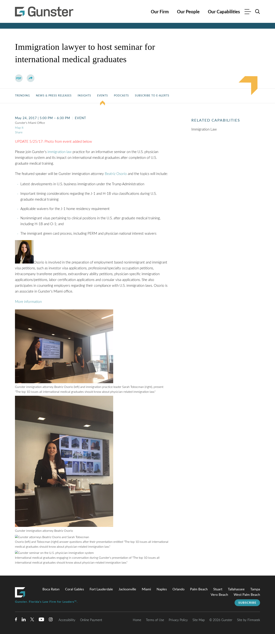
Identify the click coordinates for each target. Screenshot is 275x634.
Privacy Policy (178, 620)
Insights (84, 95)
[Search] (257, 11)
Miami (146, 589)
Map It (19, 127)
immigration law (60, 152)
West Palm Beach (247, 595)
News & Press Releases (54, 95)
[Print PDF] (19, 78)
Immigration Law (204, 129)
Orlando (178, 589)
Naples (162, 589)
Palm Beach (199, 589)
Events (102, 95)
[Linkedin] (24, 620)
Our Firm (160, 12)
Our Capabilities (224, 12)
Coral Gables (74, 589)
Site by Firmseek (248, 620)
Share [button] (18, 132)
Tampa (255, 589)
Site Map (198, 620)
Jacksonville (127, 589)
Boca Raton (50, 589)
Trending (22, 95)
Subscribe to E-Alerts (152, 95)
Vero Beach (219, 595)
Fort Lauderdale (101, 589)
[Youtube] (41, 620)
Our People (188, 12)
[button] (30, 78)
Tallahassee (236, 589)
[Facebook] (16, 620)
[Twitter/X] (32, 620)
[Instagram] (51, 620)
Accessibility (67, 620)
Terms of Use (155, 620)
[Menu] (248, 12)
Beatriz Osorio (116, 174)
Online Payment (91, 620)
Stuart (217, 589)
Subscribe (247, 602)
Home (137, 620)
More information (28, 302)
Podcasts (121, 95)
